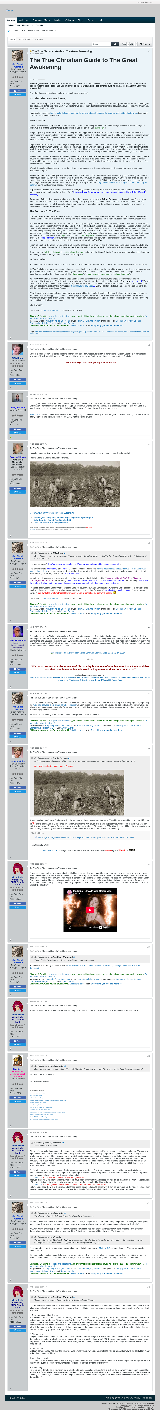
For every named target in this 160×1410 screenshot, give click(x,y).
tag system (95, 321)
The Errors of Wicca (108, 677)
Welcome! (23, 20)
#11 (149, 1002)
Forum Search (83, 321)
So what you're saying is (82, 286)
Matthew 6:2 (104, 1248)
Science (137, 321)
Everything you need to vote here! (107, 325)
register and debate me (61, 316)
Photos (39, 39)
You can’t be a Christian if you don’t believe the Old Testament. (48, 1100)
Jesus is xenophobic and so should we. (41, 1105)
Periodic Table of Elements (64, 677)
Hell (100, 20)
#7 (149, 694)
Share (18, 91)
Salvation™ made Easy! (37, 1097)
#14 (148, 1203)
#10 (148, 947)
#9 (149, 864)
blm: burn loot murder (43, 332)
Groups (91, 20)
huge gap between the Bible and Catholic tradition (55, 705)
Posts (12, 39)
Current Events (67, 323)
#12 (148, 1056)
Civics (53, 323)
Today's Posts (14, 25)
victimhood (119, 332)
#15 (148, 1287)
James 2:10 (32, 529)
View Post (64, 553)
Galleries (69, 20)
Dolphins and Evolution (128, 677)
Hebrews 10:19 (50, 850)
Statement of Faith (41, 20)
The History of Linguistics (88, 677)
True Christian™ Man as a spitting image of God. (44, 1119)
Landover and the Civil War (94, 680)
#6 (149, 627)
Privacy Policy (133, 1398)
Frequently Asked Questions (57, 321)
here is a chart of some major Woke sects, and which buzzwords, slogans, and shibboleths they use (94, 113)
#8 (149, 748)
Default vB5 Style (17, 1398)
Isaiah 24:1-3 (35, 414)
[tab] (12, 39)
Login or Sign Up (144, 2)
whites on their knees (132, 332)
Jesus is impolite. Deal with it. (38, 1102)
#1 (149, 51)
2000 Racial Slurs (114, 680)
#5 (149, 543)
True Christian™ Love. (36, 1095)
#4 (149, 444)
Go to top (147, 1398)
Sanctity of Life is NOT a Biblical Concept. (42, 1107)
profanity (82, 332)
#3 (149, 394)
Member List (27, 25)
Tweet (18, 94)
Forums (11, 20)
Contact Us (117, 1398)
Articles (57, 20)
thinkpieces (109, 332)
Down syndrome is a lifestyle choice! (51, 522)
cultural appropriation (61, 332)
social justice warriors (95, 332)
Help (107, 1398)
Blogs (80, 20)
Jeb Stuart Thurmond (51, 310)
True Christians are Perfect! (37, 1093)
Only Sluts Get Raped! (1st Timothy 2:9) (52, 520)
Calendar (40, 25)
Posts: (12, 86)
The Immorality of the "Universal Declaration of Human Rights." (48, 1112)
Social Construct (41, 79)
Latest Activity (25, 39)
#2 (149, 345)
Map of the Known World (41, 677)
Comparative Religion (39, 323)
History (129, 321)
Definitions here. (76, 325)
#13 (148, 1133)
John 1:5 (38, 1184)
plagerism (74, 332)
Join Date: (14, 81)
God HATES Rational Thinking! (38, 1117)
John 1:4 (38, 1177)
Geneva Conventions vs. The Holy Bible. (41, 1114)
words (37, 333)
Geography (121, 321)
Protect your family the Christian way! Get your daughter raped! (63, 517)
